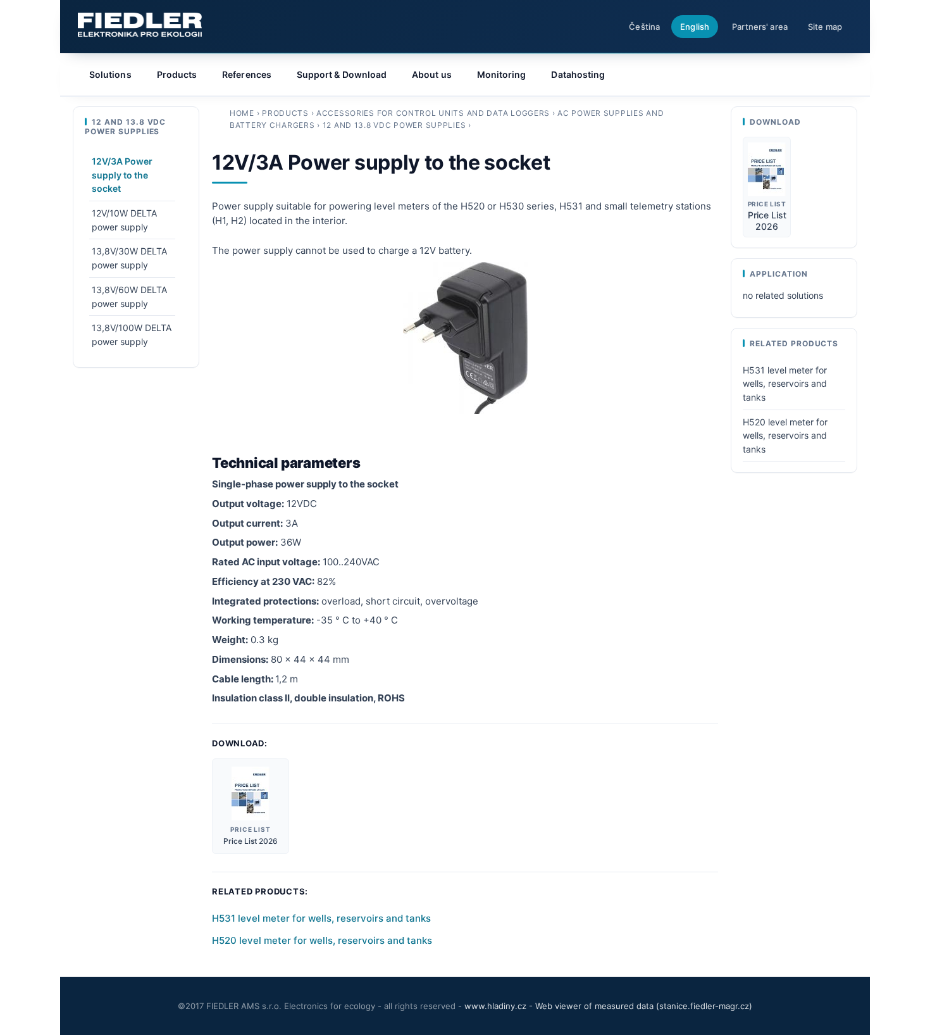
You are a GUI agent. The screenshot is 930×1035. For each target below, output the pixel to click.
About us (432, 74)
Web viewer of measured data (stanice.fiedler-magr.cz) (643, 1006)
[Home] (140, 25)
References (246, 74)
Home (242, 113)
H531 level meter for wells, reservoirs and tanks (321, 918)
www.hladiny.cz (495, 1006)
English (694, 27)
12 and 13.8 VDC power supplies (394, 125)
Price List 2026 (250, 841)
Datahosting (578, 74)
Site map (825, 27)
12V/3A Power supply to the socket (122, 175)
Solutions (110, 74)
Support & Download (342, 74)
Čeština (644, 27)
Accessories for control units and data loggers (433, 113)
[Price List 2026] (250, 793)
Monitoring (501, 74)
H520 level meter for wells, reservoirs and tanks (322, 940)
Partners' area (760, 27)
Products (285, 113)
